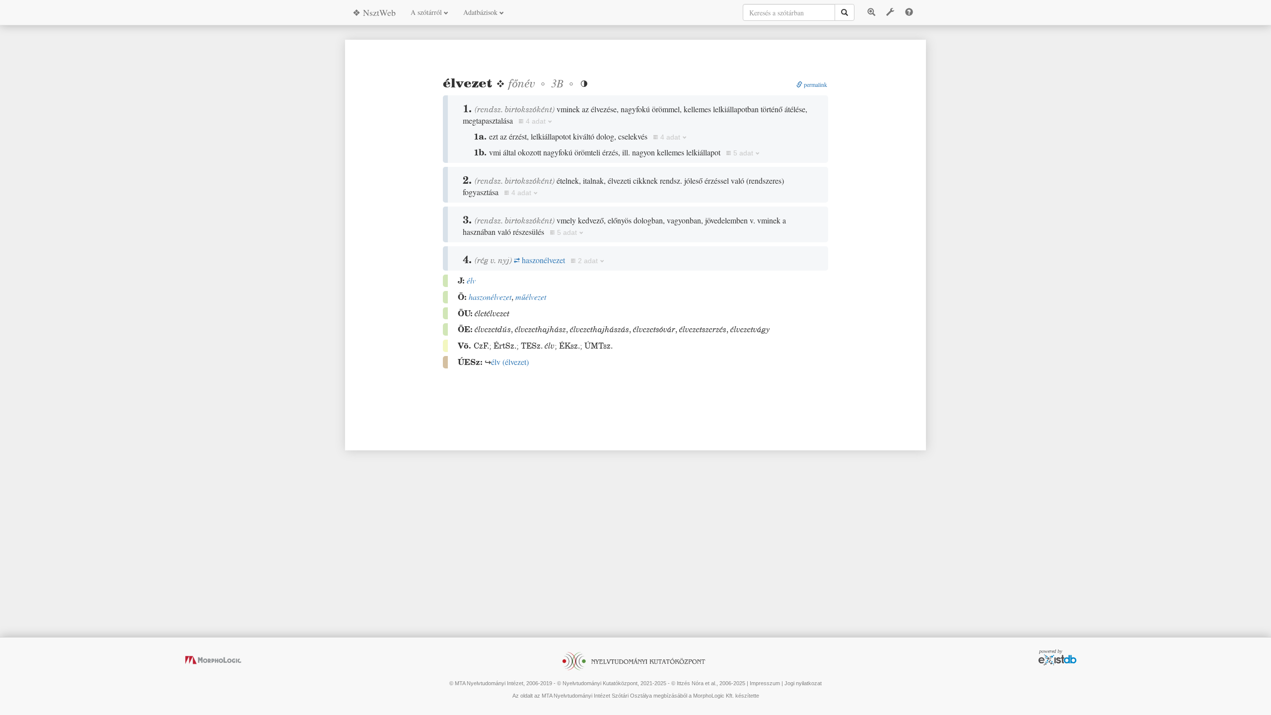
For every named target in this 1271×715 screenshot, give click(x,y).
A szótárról (427, 12)
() (510, 362)
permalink (814, 84)
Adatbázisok (481, 12)
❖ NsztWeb (374, 12)
